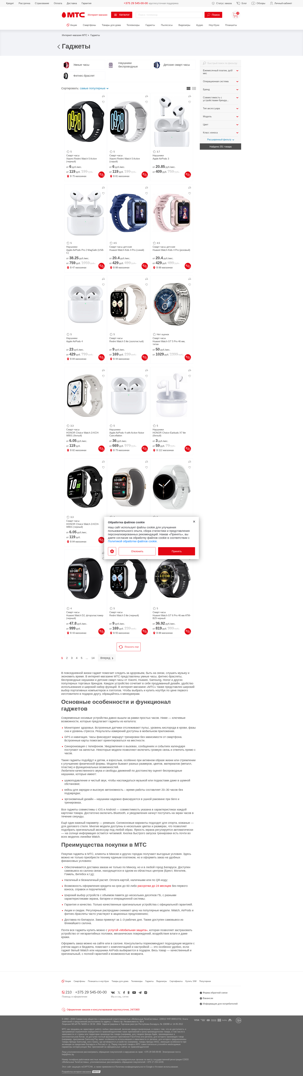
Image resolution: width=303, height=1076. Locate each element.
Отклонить (137, 551)
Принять (177, 551)
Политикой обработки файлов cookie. (132, 541)
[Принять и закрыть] (194, 521)
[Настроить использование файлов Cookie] (112, 551)
